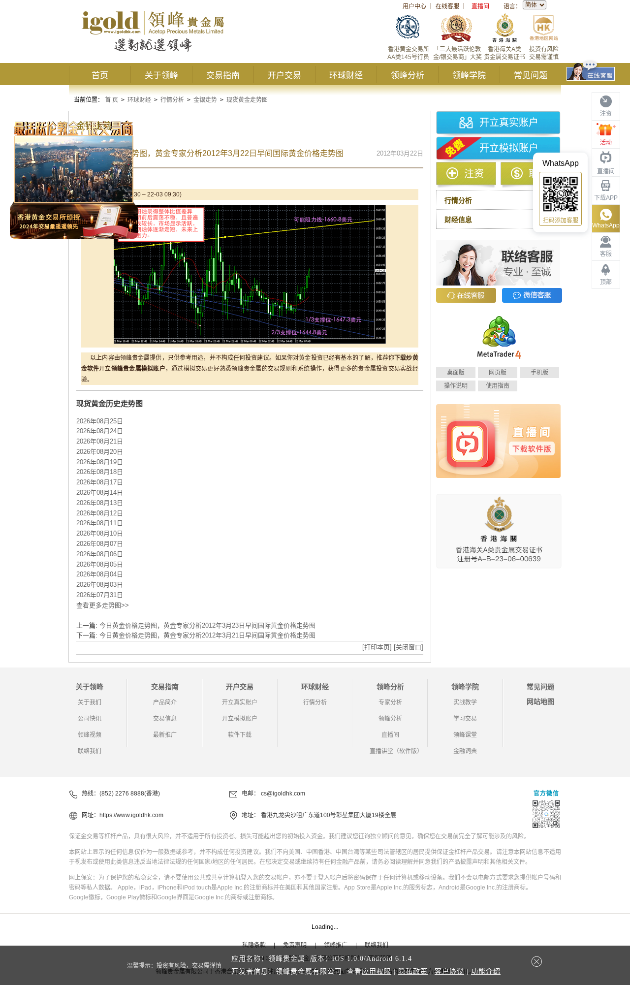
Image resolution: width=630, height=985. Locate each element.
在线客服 (447, 6)
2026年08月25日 (99, 421)
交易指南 (223, 75)
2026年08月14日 (99, 492)
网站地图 (540, 701)
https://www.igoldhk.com (131, 815)
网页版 (497, 372)
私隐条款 (254, 945)
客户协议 (449, 971)
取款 (538, 173)
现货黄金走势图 (247, 99)
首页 (100, 75)
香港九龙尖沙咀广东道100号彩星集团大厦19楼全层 (328, 815)
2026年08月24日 (99, 431)
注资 (474, 173)
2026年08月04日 (99, 574)
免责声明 (295, 945)
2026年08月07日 (99, 543)
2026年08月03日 (99, 584)
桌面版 (456, 372)
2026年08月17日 (99, 482)
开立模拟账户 (508, 148)
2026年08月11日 (99, 523)
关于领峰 (161, 75)
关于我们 (89, 702)
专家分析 (390, 702)
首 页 (111, 99)
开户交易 (284, 75)
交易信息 (165, 718)
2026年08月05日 (99, 564)
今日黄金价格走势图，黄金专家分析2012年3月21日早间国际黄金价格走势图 (207, 635)
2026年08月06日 (99, 554)
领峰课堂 (465, 734)
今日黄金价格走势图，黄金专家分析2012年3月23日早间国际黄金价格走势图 (207, 625)
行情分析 (172, 99)
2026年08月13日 (99, 503)
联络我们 (89, 751)
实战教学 (465, 702)
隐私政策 (413, 971)
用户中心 (414, 6)
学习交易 (465, 718)
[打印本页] (377, 647)
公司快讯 (89, 718)
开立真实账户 (508, 122)
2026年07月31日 (99, 595)
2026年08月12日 (99, 513)
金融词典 (465, 751)
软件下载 (240, 734)
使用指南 (497, 385)
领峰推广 (335, 945)
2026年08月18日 (99, 472)
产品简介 (165, 702)
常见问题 (530, 75)
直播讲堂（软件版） (396, 751)
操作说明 (456, 385)
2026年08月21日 (99, 441)
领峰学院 (469, 75)
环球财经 (346, 75)
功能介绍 (486, 971)
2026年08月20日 (99, 451)
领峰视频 (89, 734)
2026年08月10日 (99, 533)
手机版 (539, 372)
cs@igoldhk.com (283, 793)
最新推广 (165, 734)
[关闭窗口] (408, 647)
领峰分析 (407, 75)
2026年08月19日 (99, 462)
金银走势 (205, 99)
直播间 (480, 6)
